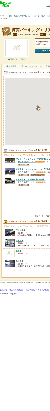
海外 (21, 10)
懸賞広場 (32, 10)
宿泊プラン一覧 (23, 165)
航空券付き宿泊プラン (37, 175)
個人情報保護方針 (16, 290)
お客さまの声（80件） (27, 172)
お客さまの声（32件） (27, 182)
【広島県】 (30, 179)
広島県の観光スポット (23, 16)
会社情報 (3, 290)
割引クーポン (43, 10)
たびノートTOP (6, 16)
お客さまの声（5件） (26, 162)
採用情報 (45, 290)
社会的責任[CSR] (32, 290)
